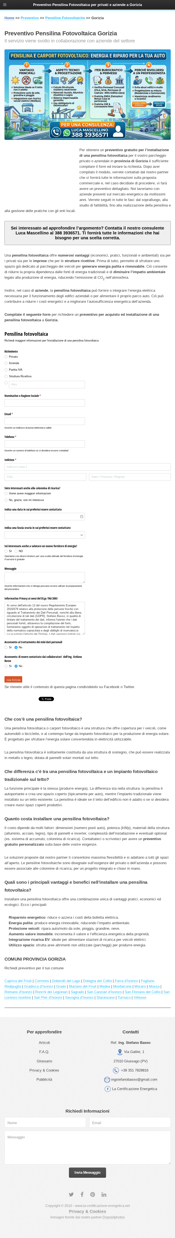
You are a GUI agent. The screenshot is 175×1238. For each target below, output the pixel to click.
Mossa (154, 986)
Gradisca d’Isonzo (38, 986)
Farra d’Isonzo (126, 981)
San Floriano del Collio (142, 992)
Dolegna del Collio (97, 981)
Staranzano (105, 997)
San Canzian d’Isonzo (104, 992)
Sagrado (77, 992)
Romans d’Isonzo (18, 992)
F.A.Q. (44, 1052)
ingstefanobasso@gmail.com (134, 1079)
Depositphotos (114, 1217)
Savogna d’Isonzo (79, 997)
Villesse (140, 997)
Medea (104, 986)
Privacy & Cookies (44, 1070)
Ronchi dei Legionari (51, 992)
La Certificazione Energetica (134, 1089)
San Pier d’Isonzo (48, 997)
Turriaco (124, 997)
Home (9, 18)
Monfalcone (122, 986)
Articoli (44, 1042)
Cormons (42, 981)
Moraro (140, 986)
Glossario (44, 1061)
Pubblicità (44, 1079)
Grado (61, 986)
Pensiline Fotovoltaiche (65, 18)
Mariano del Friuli (82, 986)
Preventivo (30, 18)
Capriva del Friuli (18, 981)
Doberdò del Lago (66, 981)
